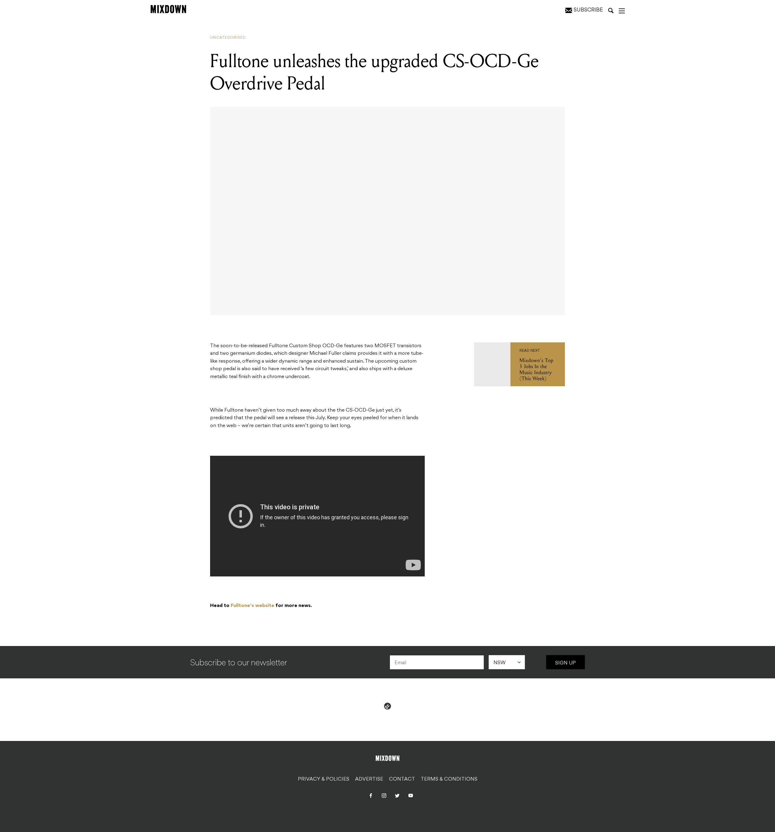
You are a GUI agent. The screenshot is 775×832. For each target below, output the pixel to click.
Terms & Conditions (449, 779)
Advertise (369, 779)
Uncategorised (228, 38)
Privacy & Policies (323, 779)
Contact (402, 779)
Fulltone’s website (252, 605)
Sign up (565, 663)
